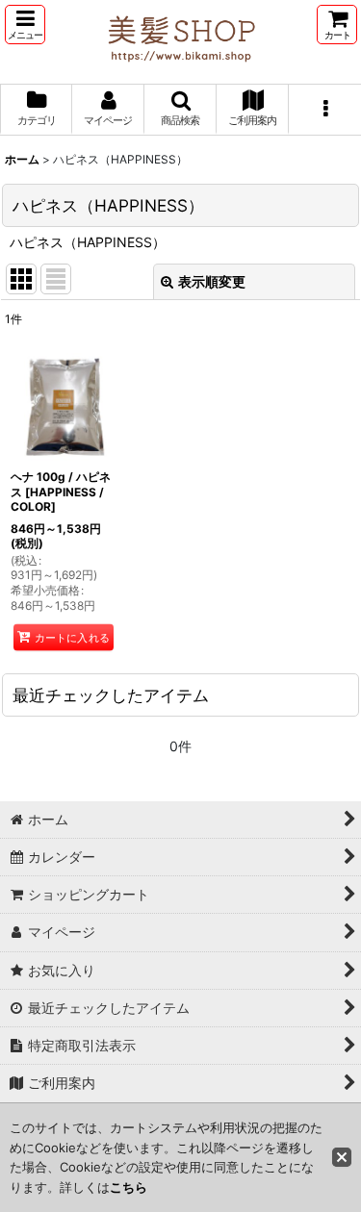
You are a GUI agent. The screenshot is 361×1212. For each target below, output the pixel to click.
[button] (25, 24)
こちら (128, 1187)
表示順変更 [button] (211, 281)
